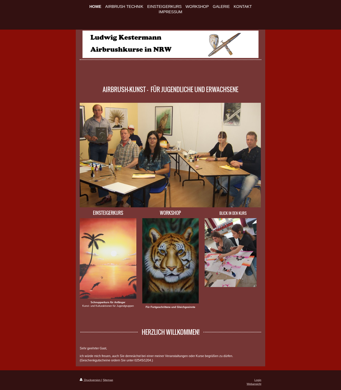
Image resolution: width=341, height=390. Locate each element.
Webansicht (254, 383)
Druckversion (92, 380)
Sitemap (108, 380)
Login (257, 380)
